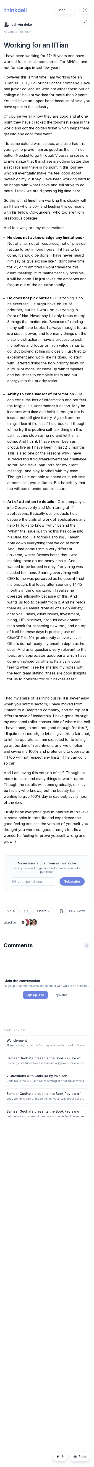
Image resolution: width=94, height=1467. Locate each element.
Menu (63, 10)
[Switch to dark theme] (84, 10)
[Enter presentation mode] (85, 21)
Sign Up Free (35, 995)
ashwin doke (21, 24)
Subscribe (72, 881)
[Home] (15, 10)
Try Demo (61, 995)
